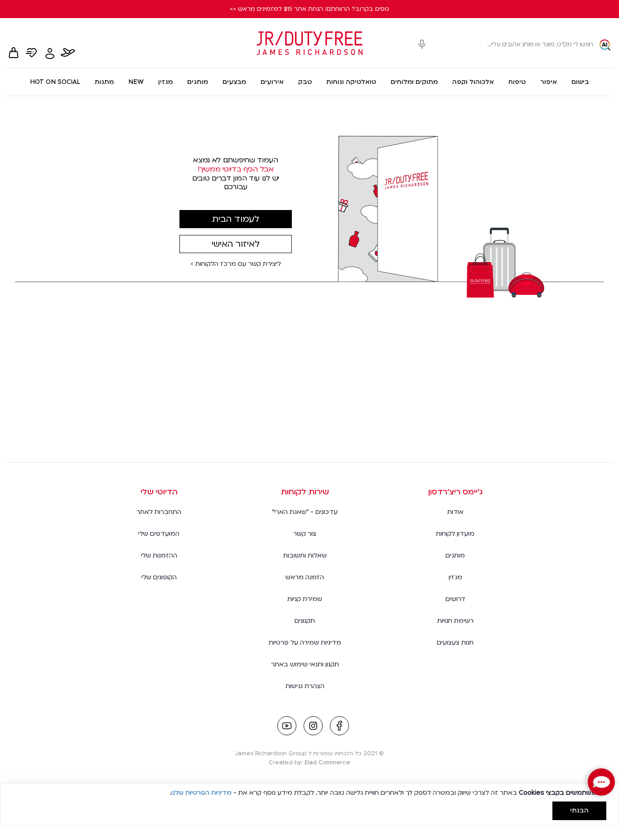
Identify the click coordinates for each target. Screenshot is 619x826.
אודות (455, 512)
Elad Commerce (327, 762)
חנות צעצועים (455, 642)
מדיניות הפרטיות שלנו (201, 792)
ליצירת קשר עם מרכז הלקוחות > (235, 264)
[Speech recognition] (422, 44)
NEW (136, 82)
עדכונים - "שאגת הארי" (305, 512)
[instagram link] (313, 726)
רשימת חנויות (455, 620)
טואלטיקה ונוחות (351, 82)
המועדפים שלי (158, 533)
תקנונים (305, 620)
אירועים (272, 82)
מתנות (104, 82)
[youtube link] (286, 726)
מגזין (165, 82)
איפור (548, 82)
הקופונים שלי (159, 577)
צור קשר (304, 533)
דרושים (455, 599)
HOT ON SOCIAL (55, 82)
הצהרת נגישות (304, 686)
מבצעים (234, 82)
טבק (305, 82)
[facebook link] (339, 726)
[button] (601, 782)
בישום (580, 82)
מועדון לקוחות (455, 533)
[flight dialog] (68, 54)
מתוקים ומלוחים (414, 82)
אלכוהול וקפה (473, 82)
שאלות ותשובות (305, 555)
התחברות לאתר (158, 512)
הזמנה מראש (304, 577)
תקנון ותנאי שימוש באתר (305, 664)
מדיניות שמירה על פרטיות (305, 642)
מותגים (197, 82)
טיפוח (517, 82)
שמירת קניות (304, 599)
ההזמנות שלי (159, 555)
